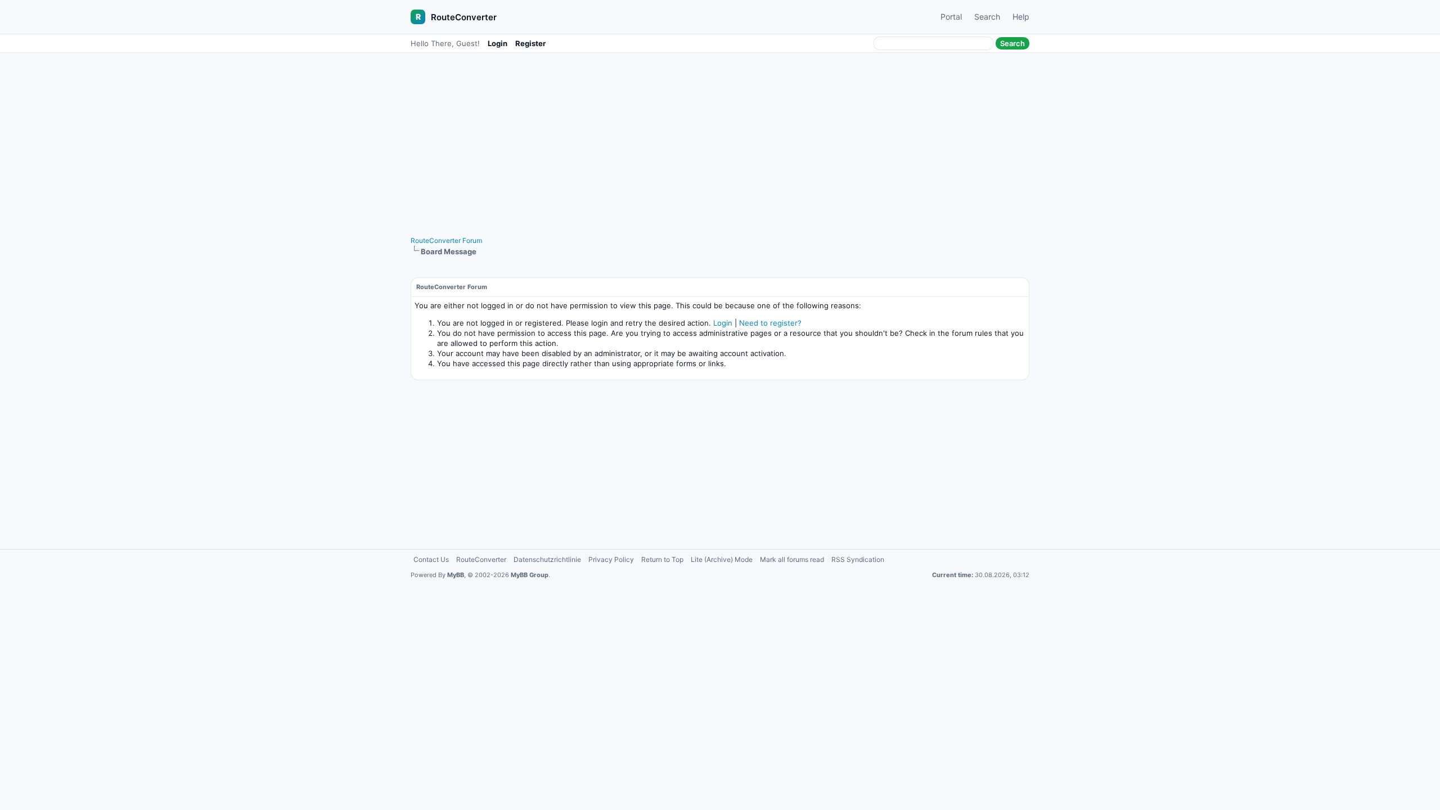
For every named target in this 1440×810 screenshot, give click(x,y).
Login (497, 43)
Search (987, 16)
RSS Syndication (857, 559)
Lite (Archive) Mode (722, 559)
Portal (951, 16)
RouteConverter (464, 17)
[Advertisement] (720, 139)
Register (530, 43)
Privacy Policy (611, 559)
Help (1020, 16)
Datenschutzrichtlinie (547, 559)
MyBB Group (529, 575)
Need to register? (770, 322)
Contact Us (431, 559)
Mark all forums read (792, 559)
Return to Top (662, 559)
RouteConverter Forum (446, 240)
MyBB (455, 575)
